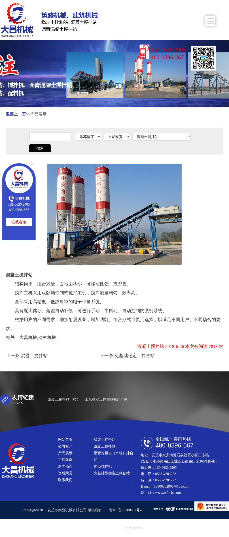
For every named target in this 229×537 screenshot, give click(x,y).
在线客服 (19, 222)
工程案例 (65, 460)
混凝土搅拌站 (34, 355)
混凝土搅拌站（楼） (64, 399)
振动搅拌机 (103, 466)
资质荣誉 (65, 473)
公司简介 (65, 446)
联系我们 (65, 480)
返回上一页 (16, 114)
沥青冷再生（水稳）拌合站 (113, 456)
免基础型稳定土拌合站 (112, 473)
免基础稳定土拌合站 (134, 355)
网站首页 (65, 439)
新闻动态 (65, 466)
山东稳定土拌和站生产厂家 (106, 399)
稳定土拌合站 (104, 439)
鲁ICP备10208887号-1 (126, 510)
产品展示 (65, 453)
